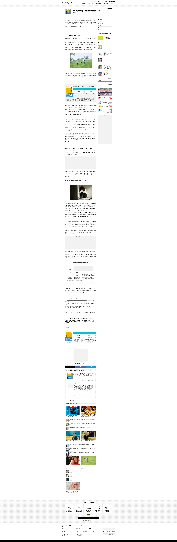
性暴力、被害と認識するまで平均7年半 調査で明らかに (76, 303)
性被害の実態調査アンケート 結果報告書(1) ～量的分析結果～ (76, 300)
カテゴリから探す (98, 3)
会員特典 (77, 532)
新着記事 (83, 3)
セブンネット (90, 337)
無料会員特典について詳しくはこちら (88, 520)
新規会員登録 (112, 1)
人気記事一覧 (64, 531)
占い (109, 82)
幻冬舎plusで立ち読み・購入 (84, 89)
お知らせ (101, 29)
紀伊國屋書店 (79, 337)
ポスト (111, 8)
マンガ (101, 27)
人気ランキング (90, 3)
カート (102, 1)
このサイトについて (79, 528)
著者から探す (106, 3)
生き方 (101, 19)
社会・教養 (101, 23)
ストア (112, 3)
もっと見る (109, 78)
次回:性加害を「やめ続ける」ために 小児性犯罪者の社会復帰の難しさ (88, 321)
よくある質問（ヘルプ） (79, 535)
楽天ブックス (90, 91)
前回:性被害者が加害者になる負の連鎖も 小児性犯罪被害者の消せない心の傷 (73, 321)
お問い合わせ (91, 528)
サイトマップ (91, 534)
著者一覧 (63, 535)
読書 (100, 25)
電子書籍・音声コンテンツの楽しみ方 (81, 531)
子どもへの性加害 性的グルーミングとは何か (81, 8)
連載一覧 (63, 532)
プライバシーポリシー (92, 531)
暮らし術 (101, 21)
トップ (63, 528)
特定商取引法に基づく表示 (93, 532)
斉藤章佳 (75, 383)
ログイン (107, 1)
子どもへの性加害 (78, 23)
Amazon (78, 91)
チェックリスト (105, 82)
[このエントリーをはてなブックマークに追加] (112, 531)
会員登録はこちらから (89, 517)
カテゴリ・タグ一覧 (65, 534)
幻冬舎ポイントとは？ (79, 534)
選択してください (90, 380)
